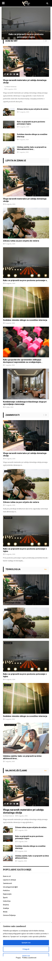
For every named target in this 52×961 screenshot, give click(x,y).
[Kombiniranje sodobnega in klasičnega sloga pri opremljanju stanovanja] (26, 384)
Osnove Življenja (9, 915)
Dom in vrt (11, 41)
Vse (45, 569)
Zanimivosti (12, 415)
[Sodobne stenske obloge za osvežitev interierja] (9, 137)
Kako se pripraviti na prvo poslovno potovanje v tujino (26, 35)
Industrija (6, 901)
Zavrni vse (26, 955)
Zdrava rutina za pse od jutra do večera (32, 109)
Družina (6, 904)
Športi (5, 897)
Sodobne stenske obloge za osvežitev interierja (25, 320)
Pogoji (18, 958)
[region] (26, 941)
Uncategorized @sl (10, 725)
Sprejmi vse (26, 942)
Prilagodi (26, 949)
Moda (5, 911)
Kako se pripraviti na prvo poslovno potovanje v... (25, 280)
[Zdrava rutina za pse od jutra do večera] (9, 112)
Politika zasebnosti (29, 958)
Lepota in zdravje (15, 160)
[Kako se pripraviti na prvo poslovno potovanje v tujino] (9, 124)
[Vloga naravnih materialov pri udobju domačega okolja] (26, 61)
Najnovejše (7, 894)
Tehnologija (12, 569)
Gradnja (6, 908)
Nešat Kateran (11, 86)
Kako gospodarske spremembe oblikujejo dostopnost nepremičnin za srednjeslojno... (22, 361)
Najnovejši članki (16, 770)
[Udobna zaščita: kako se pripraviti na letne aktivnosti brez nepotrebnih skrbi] (9, 150)
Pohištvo (6, 890)
